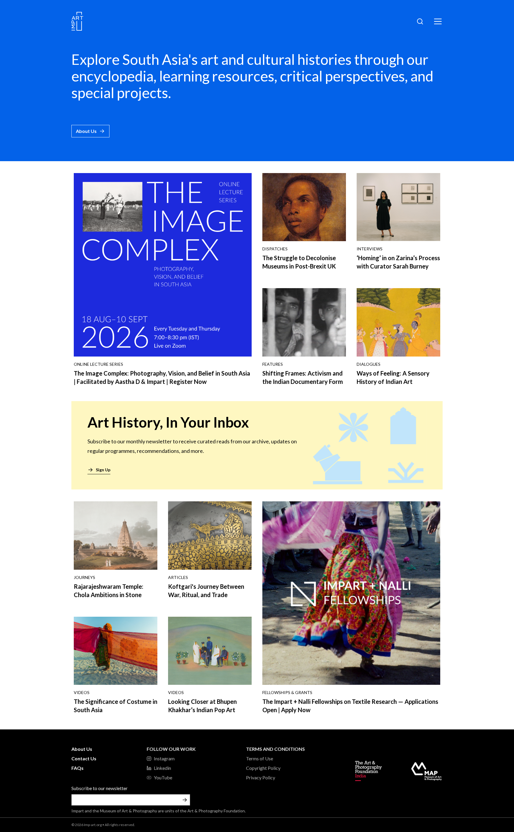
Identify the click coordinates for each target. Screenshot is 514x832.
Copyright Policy (263, 768)
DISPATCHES (275, 248)
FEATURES (272, 364)
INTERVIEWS (370, 248)
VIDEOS (82, 692)
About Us (86, 131)
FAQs (77, 768)
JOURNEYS (84, 577)
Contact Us (83, 758)
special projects (119, 92)
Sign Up (103, 469)
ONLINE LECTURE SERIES (98, 364)
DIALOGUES (368, 364)
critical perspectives (342, 75)
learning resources (216, 75)
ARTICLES (178, 577)
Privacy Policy (260, 777)
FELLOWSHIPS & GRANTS (287, 692)
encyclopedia (112, 75)
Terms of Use (259, 758)
